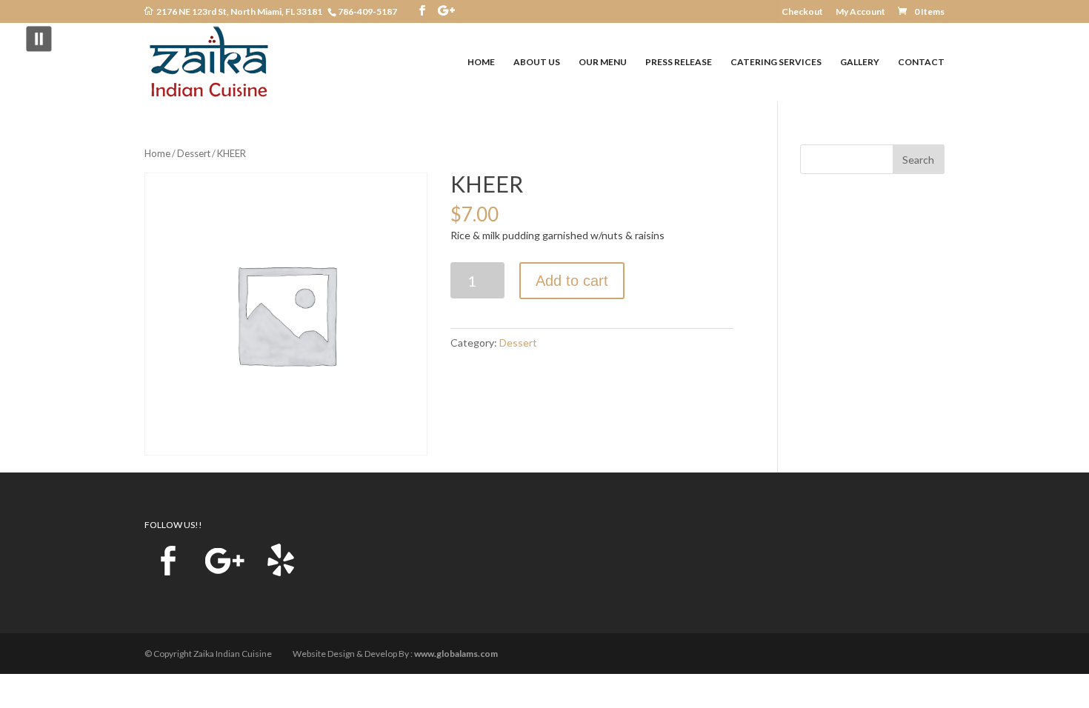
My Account (860, 12)
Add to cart (572, 281)
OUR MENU (603, 62)
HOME (481, 62)
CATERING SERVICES (776, 62)
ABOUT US (536, 62)
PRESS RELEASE (678, 62)
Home (157, 153)
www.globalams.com (456, 653)
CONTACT (921, 62)
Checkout (802, 12)
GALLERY (859, 62)
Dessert (193, 153)
